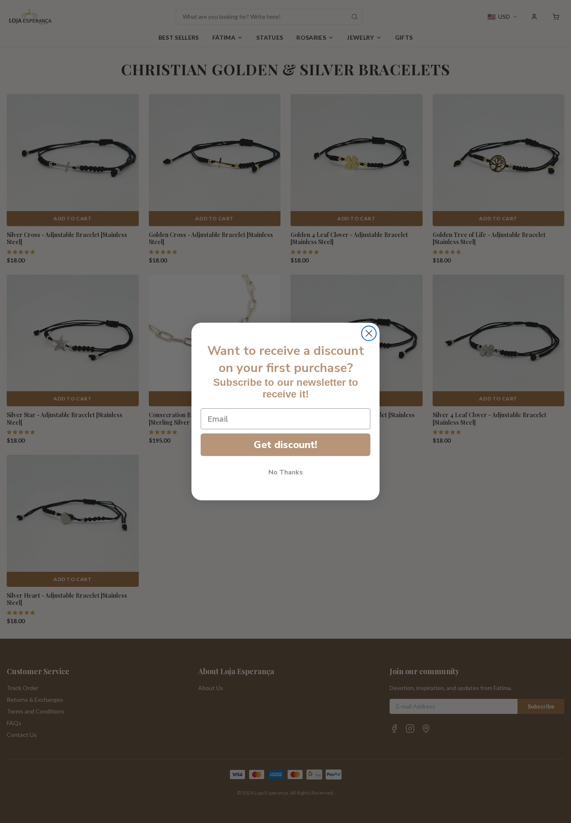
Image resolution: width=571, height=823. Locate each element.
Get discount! (285, 445)
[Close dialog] (369, 333)
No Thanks (285, 472)
